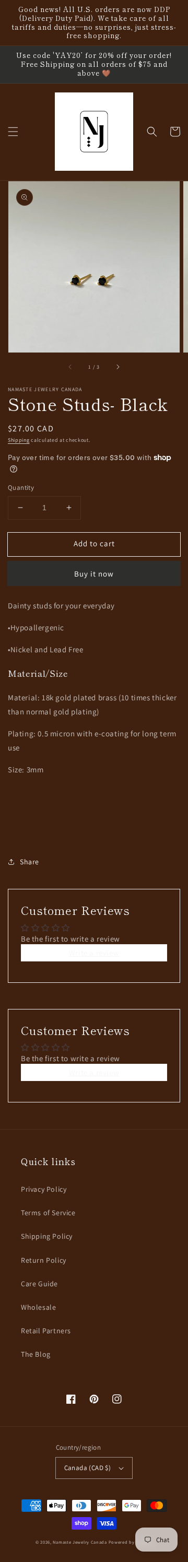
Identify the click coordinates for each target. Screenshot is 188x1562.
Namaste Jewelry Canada (80, 1542)
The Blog (36, 1354)
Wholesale (38, 1307)
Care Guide (39, 1283)
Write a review (94, 953)
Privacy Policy (43, 1189)
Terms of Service (48, 1212)
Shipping (19, 440)
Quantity (21, 487)
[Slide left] (70, 367)
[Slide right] (117, 367)
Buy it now (94, 574)
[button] (13, 131)
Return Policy (43, 1260)
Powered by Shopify (131, 1542)
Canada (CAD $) (87, 1467)
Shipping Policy (47, 1236)
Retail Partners (46, 1330)
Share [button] (29, 861)
